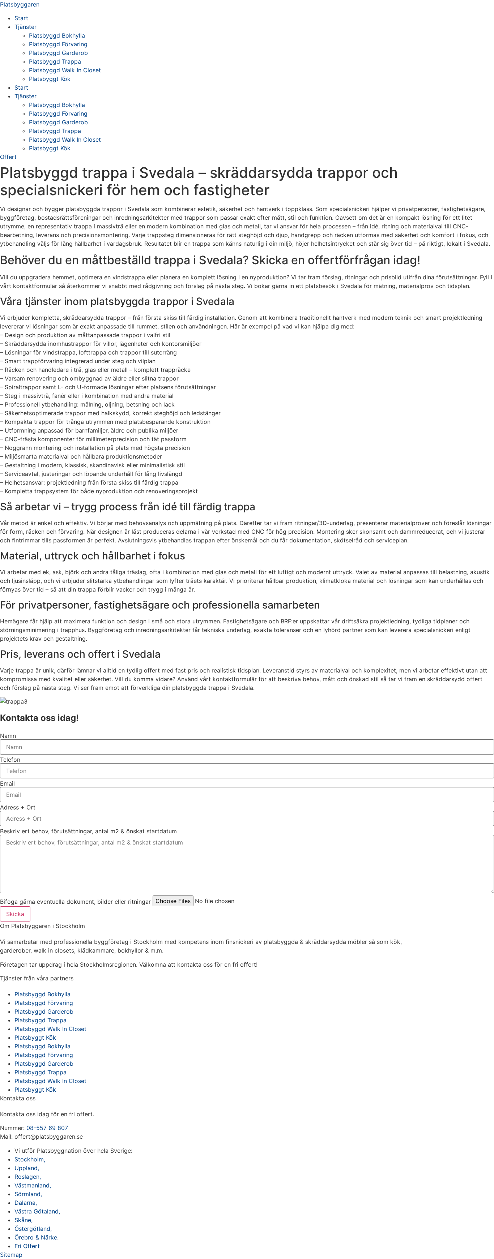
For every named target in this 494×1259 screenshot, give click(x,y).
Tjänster (25, 26)
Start (21, 18)
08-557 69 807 (47, 1127)
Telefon (10, 759)
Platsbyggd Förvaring (58, 44)
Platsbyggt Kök (50, 78)
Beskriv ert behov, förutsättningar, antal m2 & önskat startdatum (88, 831)
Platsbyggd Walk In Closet (65, 70)
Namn (8, 736)
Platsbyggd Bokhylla (57, 35)
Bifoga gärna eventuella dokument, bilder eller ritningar (75, 901)
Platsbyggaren (19, 4)
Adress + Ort (17, 807)
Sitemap (11, 1254)
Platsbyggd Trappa (55, 61)
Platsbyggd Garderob (58, 52)
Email (7, 783)
